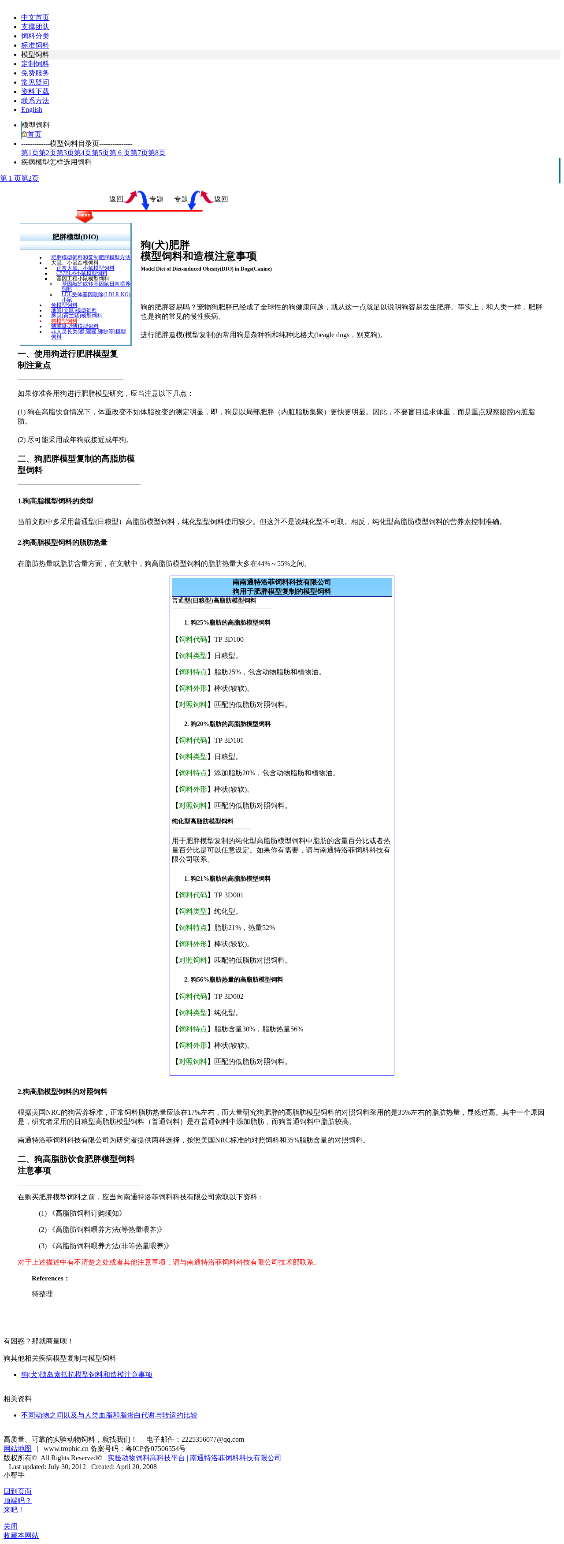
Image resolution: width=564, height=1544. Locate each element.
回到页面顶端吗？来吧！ (18, 1501)
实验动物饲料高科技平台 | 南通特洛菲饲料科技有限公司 (195, 1458)
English (31, 109)
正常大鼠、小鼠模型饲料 (85, 268)
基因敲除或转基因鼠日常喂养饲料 (96, 286)
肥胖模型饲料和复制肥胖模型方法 (90, 257)
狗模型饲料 (64, 321)
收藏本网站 (21, 1535)
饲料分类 (35, 36)
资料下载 (35, 91)
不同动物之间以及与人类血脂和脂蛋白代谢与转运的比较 (109, 1415)
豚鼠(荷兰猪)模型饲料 (76, 316)
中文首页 (35, 17)
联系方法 (35, 100)
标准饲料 (35, 45)
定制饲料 (35, 63)
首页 (34, 134)
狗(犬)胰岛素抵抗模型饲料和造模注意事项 (86, 1374)
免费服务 (35, 73)
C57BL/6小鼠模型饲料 (82, 273)
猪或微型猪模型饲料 (75, 326)
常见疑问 (35, 82)
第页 (30, 152)
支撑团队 (35, 26)
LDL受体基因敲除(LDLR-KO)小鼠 (96, 297)
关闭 (11, 1526)
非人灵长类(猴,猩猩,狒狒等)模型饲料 (88, 334)
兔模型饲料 (64, 305)
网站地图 (18, 1448)
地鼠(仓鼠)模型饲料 (74, 310)
